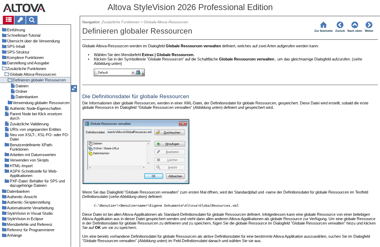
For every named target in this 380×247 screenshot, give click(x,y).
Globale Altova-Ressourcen (166, 22)
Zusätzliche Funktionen (121, 22)
